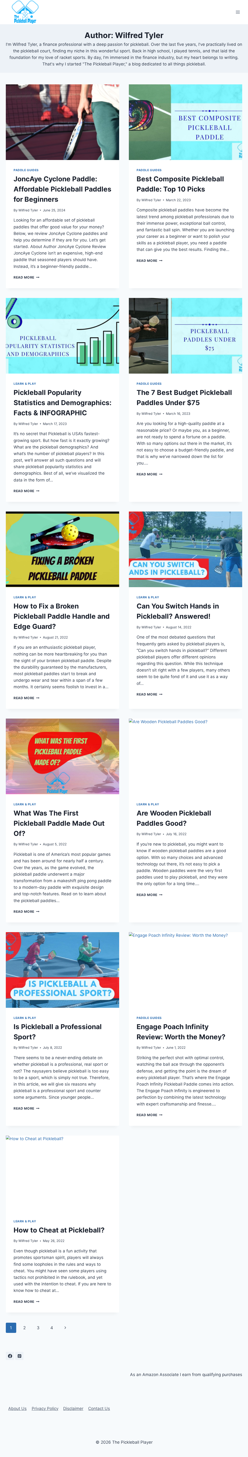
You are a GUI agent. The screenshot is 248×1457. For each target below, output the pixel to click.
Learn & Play (25, 383)
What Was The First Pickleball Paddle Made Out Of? (59, 823)
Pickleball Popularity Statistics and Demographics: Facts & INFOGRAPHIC (62, 402)
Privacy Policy (45, 1408)
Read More (26, 277)
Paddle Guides (26, 170)
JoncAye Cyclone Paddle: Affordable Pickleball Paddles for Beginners (62, 189)
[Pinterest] (19, 1356)
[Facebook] (10, 1356)
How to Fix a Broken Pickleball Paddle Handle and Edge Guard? (62, 616)
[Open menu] (237, 12)
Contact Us (99, 1408)
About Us (17, 1408)
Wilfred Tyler (28, 210)
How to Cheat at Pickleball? (59, 1230)
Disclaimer (73, 1408)
